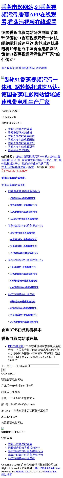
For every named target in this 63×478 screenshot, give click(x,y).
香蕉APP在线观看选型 (21, 143)
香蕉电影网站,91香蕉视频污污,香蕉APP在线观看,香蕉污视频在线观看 (28, 14)
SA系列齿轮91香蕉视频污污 (23, 315)
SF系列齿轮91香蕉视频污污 (23, 308)
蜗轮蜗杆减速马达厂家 (35, 163)
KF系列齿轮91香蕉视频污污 (23, 274)
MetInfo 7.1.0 (23, 471)
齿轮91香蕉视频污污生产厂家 (39, 160)
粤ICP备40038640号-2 (47, 468)
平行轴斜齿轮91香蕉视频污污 (25, 225)
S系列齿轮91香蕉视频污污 (22, 301)
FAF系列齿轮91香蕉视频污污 (24, 253)
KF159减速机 (16, 346)
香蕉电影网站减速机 (20, 132)
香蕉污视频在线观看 (20, 129)
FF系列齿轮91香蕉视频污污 (23, 239)
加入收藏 (6, 67)
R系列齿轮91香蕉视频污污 (22, 198)
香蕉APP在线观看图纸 (21, 139)
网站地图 (41, 67)
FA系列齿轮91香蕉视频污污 (23, 246)
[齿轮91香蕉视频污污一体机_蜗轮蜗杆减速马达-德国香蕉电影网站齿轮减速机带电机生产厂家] (31, 102)
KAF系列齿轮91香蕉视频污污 (24, 287)
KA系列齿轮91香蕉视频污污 (23, 280)
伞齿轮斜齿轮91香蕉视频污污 (25, 260)
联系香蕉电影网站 (24, 67)
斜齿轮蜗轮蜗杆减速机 (21, 294)
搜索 (31, 167)
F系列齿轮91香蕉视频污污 (22, 232)
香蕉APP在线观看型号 (21, 146)
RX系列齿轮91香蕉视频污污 (23, 212)
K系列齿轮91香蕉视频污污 (23, 267)
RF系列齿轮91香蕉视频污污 (23, 205)
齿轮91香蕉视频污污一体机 (31, 156)
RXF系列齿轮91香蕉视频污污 (24, 219)
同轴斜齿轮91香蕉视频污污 (24, 191)
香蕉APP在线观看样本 (21, 136)
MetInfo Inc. (50, 471)
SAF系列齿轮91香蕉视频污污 (24, 322)
